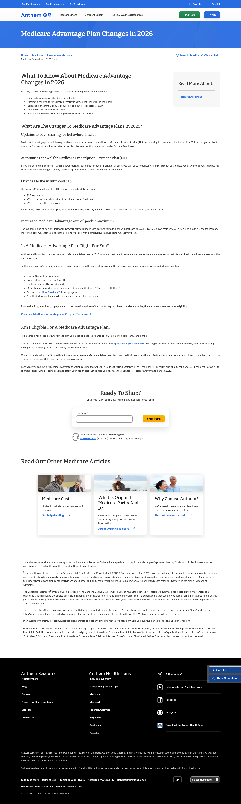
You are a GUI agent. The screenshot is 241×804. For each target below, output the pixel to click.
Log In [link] (212, 14)
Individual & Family (100, 678)
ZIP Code (81, 413)
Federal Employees (99, 709)
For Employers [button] (30, 4)
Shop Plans (154, 418)
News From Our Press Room (37, 701)
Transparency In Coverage (103, 686)
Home (24, 55)
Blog (24, 686)
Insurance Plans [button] (69, 14)
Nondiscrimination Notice (131, 779)
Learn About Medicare (59, 55)
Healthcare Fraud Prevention (37, 786)
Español (215, 4)
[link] (36, 15)
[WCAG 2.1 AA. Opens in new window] (177, 779)
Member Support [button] (94, 14)
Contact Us (28, 717)
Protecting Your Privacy (72, 779)
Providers (94, 732)
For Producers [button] (54, 4)
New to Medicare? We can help (199, 55)
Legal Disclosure (30, 779)
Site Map (26, 709)
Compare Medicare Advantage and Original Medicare (54, 314)
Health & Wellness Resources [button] (126, 14)
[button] (88, 413)
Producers (95, 725)
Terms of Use (49, 779)
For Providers (77, 5)
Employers (95, 717)
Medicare (37, 55)
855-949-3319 (88, 438)
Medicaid (94, 701)
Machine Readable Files (69, 786)
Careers (26, 694)
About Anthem (30, 678)
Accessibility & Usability (101, 779)
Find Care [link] (189, 14)
